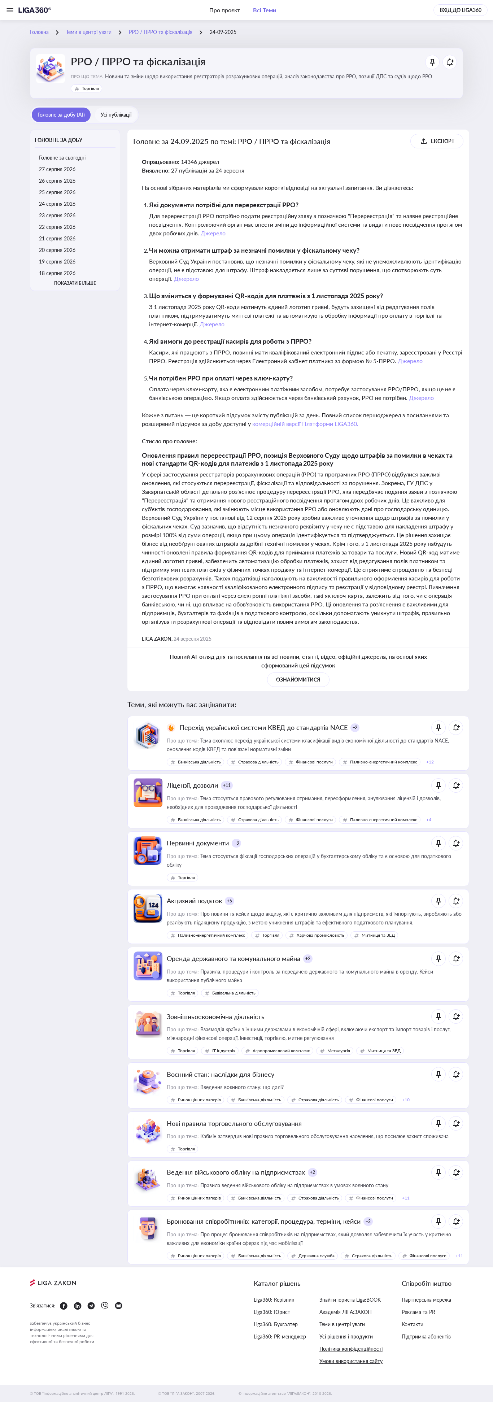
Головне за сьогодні (62, 157)
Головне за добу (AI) (61, 115)
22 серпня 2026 (57, 227)
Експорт (442, 141)
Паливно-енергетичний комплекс (383, 762)
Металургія (338, 1050)
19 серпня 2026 (57, 261)
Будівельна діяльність (234, 993)
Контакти (412, 1324)
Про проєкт (224, 9)
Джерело (213, 233)
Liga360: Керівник (274, 1300)
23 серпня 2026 (57, 215)
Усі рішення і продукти (346, 1336)
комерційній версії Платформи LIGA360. (305, 423)
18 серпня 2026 (57, 273)
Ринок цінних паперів (199, 1099)
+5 (229, 901)
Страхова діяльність (258, 762)
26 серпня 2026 (57, 181)
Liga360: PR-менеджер (280, 1336)
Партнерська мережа (426, 1300)
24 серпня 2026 (57, 204)
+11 (227, 785)
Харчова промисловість (320, 935)
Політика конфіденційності (351, 1349)
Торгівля (90, 88)
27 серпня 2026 (57, 169)
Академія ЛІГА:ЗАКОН (345, 1312)
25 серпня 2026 (57, 192)
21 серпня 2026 (57, 238)
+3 (236, 843)
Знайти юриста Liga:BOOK (350, 1300)
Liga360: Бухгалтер (276, 1324)
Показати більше (75, 283)
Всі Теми (264, 9)
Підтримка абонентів (426, 1336)
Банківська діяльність (199, 762)
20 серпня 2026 (57, 250)
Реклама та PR (418, 1312)
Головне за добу (58, 140)
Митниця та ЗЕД (378, 935)
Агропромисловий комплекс (281, 1050)
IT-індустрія (223, 1050)
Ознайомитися (298, 679)
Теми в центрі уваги (342, 1324)
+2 (355, 727)
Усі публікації (116, 115)
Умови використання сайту (351, 1361)
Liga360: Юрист (272, 1312)
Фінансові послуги (314, 762)
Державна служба (316, 1255)
